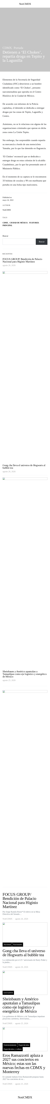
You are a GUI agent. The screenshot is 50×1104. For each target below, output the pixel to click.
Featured (34, 223)
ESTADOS (8, 993)
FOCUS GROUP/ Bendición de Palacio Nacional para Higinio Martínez (22, 260)
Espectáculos (24, 1045)
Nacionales (17, 944)
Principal (7, 225)
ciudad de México (19, 223)
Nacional (7, 944)
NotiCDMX (7, 210)
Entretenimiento (10, 1045)
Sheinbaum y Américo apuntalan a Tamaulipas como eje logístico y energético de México (25, 674)
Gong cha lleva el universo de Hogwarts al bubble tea (24, 466)
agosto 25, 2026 (9, 680)
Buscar (5, 236)
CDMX (7, 47)
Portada (18, 47)
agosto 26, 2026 (9, 265)
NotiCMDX (25, 3)
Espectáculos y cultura (13, 1049)
